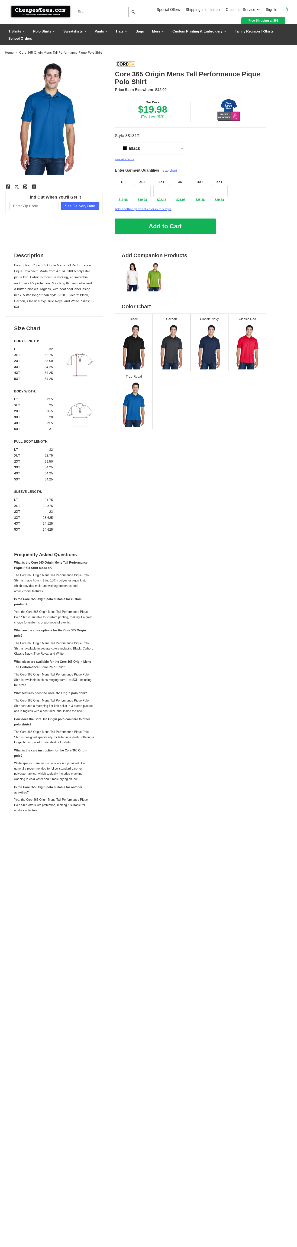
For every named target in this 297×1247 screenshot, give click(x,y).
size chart (170, 170)
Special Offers (168, 10)
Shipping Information (203, 10)
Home (9, 52)
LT (123, 182)
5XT (219, 182)
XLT (142, 182)
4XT (200, 182)
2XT (161, 182)
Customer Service (240, 10)
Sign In (271, 10)
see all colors (124, 159)
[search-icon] (133, 11)
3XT (181, 182)
